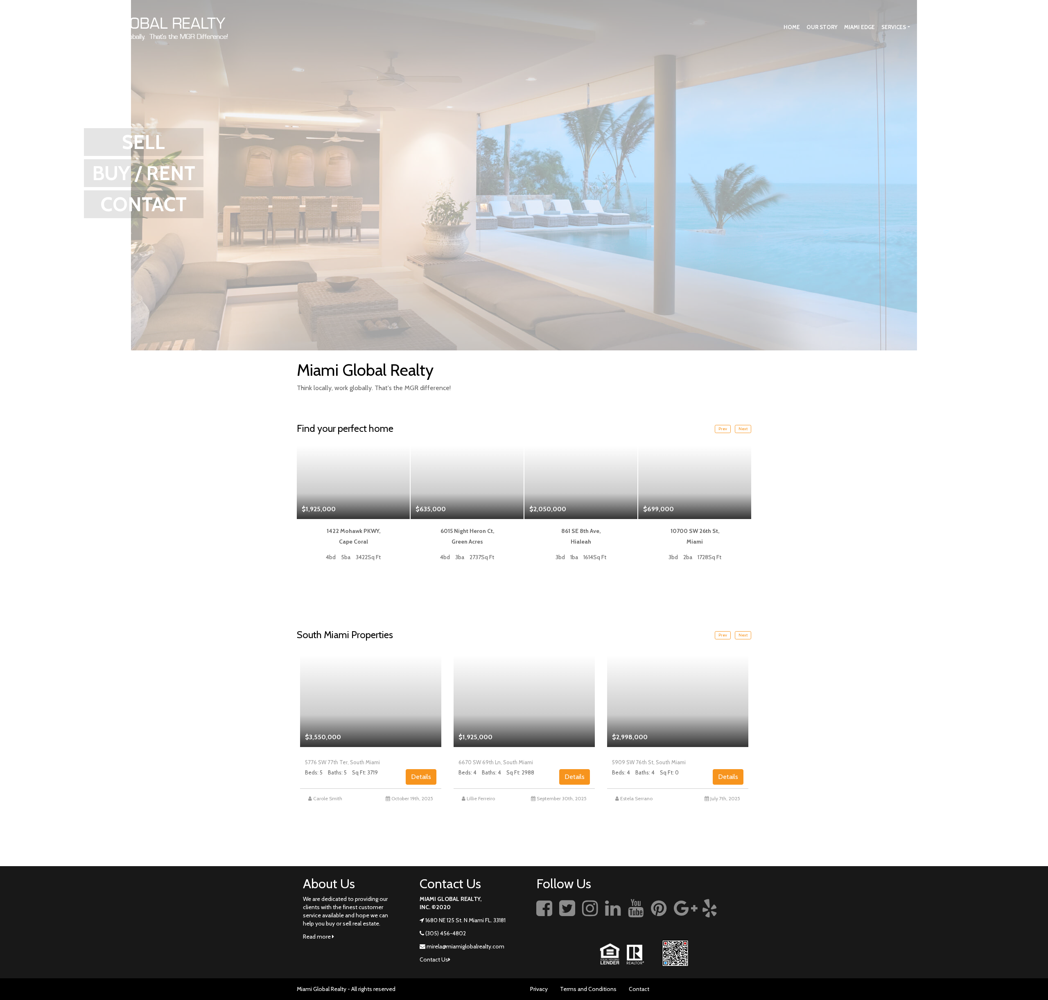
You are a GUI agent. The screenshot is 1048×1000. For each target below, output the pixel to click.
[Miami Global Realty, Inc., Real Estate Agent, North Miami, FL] (739, 917)
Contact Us (1015, 27)
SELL (143, 142)
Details (421, 777)
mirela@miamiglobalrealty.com (465, 946)
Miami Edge (859, 27)
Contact (639, 989)
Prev (722, 428)
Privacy (539, 989)
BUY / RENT (143, 173)
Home (792, 27)
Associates (976, 27)
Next (743, 428)
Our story (822, 27)
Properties (933, 27)
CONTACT (143, 204)
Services (893, 27)
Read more (317, 936)
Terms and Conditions (588, 989)
